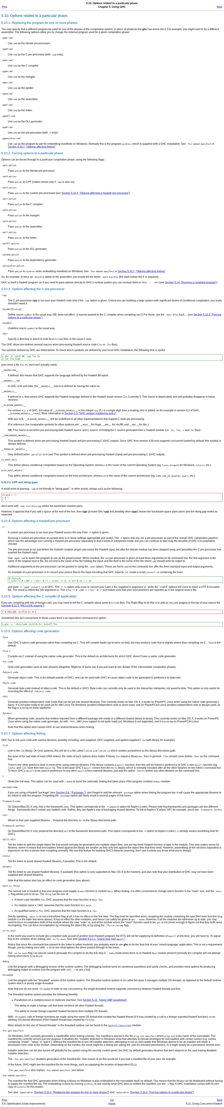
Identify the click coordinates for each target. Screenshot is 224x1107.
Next (219, 6)
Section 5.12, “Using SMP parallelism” (105, 1000)
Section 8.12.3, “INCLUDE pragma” (22, 605)
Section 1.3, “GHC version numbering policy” (90, 413)
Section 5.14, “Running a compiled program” (190, 282)
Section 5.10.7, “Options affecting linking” (31, 146)
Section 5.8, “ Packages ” (70, 792)
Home (111, 1103)
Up (112, 1100)
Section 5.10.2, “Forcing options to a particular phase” (162, 1092)
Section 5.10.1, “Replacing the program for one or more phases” (71, 1092)
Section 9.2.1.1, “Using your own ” (101, 939)
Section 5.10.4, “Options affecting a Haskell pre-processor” (95, 193)
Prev (4, 6)
